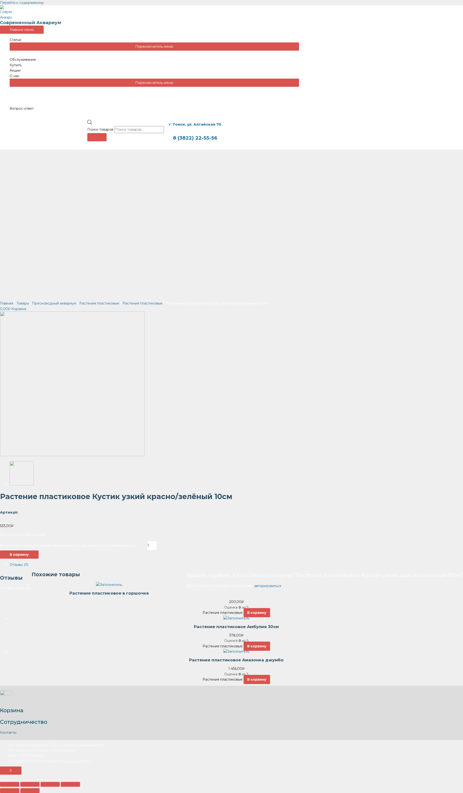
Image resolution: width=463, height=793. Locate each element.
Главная (6, 303)
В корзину (19, 554)
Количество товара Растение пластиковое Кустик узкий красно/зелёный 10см (68, 545)
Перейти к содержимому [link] (22, 2)
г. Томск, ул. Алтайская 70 (195, 124)
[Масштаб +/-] (70, 784)
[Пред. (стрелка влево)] (9, 790)
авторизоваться (267, 586)
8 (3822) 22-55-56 (195, 138)
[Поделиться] (30, 784)
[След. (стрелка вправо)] (30, 790)
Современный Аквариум (30, 22)
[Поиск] (97, 137)
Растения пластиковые (99, 303)
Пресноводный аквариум (54, 303)
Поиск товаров (100, 129)
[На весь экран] (50, 784)
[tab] (236, 564)
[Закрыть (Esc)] (9, 784)
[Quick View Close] (1, 777)
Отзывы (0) (19, 565)
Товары (22, 303)
